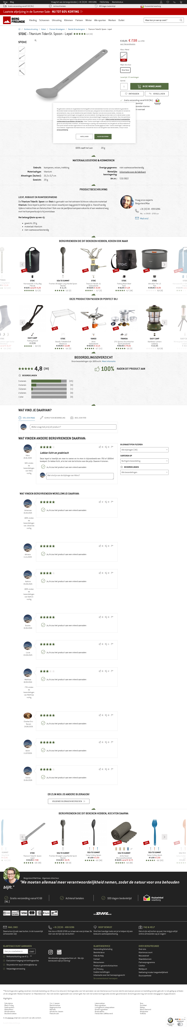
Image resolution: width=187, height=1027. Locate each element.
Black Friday (9, 1005)
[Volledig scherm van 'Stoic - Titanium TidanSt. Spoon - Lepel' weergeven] (35, 40)
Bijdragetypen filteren (131, 444)
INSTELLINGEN (84, 136)
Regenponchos (55, 1007)
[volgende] (164, 264)
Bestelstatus (99, 952)
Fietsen (79, 20)
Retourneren (99, 962)
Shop (5, 2)
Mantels (53, 1009)
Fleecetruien (54, 1013)
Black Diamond (145, 1009)
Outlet (121, 20)
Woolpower (144, 1011)
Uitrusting (57, 20)
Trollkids (143, 1013)
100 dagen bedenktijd (107, 6)
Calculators (8, 1003)
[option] (72, 76)
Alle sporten (100, 20)
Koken (43, 29)
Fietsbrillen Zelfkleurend (104, 1013)
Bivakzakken (99, 1011)
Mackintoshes (55, 1005)
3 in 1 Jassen (55, 1003)
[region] (94, 123)
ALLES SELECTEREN (103, 136)
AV (95, 969)
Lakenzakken (100, 1003)
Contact (97, 959)
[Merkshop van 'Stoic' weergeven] (22, 42)
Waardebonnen (145, 959)
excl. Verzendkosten (127, 44)
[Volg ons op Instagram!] (52, 953)
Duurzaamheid (145, 975)
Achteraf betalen (59, 6)
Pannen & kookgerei (57, 29)
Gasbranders (9, 1007)
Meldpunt (143, 969)
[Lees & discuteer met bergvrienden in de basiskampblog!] (61, 953)
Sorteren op (126, 455)
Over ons (142, 949)
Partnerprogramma (147, 962)
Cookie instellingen (102, 972)
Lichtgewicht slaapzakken (104, 1007)
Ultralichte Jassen (56, 1011)
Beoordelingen (131, 467)
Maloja (142, 1007)
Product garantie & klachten (106, 965)
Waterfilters (8, 1009)
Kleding (33, 20)
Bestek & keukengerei (76, 29)
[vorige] (22, 264)
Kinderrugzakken (101, 1009)
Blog (12, 2)
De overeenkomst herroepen (106, 978)
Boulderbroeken (10, 1013)
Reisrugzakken (100, 1005)
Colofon (142, 965)
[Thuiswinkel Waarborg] (153, 898)
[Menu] (184, 1018)
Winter (88, 20)
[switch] (180, 1024)
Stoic (22, 34)
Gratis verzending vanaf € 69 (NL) (21, 6)
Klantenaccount (146, 952)
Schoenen (44, 20)
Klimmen (68, 20)
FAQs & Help (99, 955)
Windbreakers (9, 1011)
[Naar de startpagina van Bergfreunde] (15, 20)
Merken (112, 20)
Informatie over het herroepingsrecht (109, 975)
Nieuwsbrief (144, 955)
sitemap (10, 1018)
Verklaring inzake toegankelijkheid (153, 972)
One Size (125, 70)
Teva (141, 1003)
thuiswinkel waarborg (152, 6)
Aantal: (122, 81)
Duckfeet (143, 1005)
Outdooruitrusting (31, 29)
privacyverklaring (62, 130)
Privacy (100, 969)
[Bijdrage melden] (112, 447)
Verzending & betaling (103, 949)
